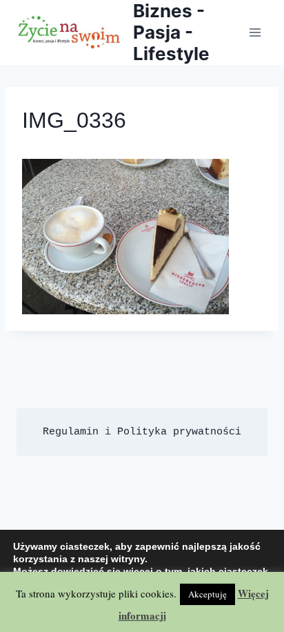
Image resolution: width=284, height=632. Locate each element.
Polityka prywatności (179, 432)
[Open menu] (254, 32)
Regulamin (71, 432)
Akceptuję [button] (207, 594)
